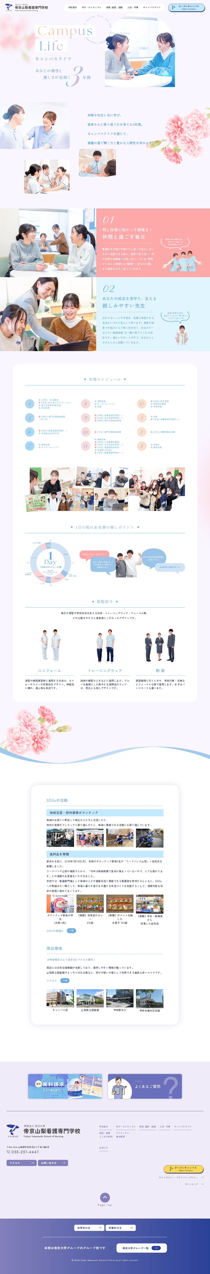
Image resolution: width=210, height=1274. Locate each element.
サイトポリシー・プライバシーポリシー (178, 1177)
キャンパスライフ (151, 7)
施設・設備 (104, 1132)
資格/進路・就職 (114, 7)
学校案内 (72, 7)
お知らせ (103, 1147)
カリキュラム (122, 1132)
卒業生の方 (115, 1227)
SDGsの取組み (55, 930)
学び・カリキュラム (91, 7)
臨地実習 (120, 1136)
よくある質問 (105, 1136)
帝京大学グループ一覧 (135, 1248)
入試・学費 (133, 7)
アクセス (52, 980)
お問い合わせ (49, 1163)
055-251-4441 (25, 1152)
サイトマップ (191, 1184)
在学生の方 (83, 1227)
